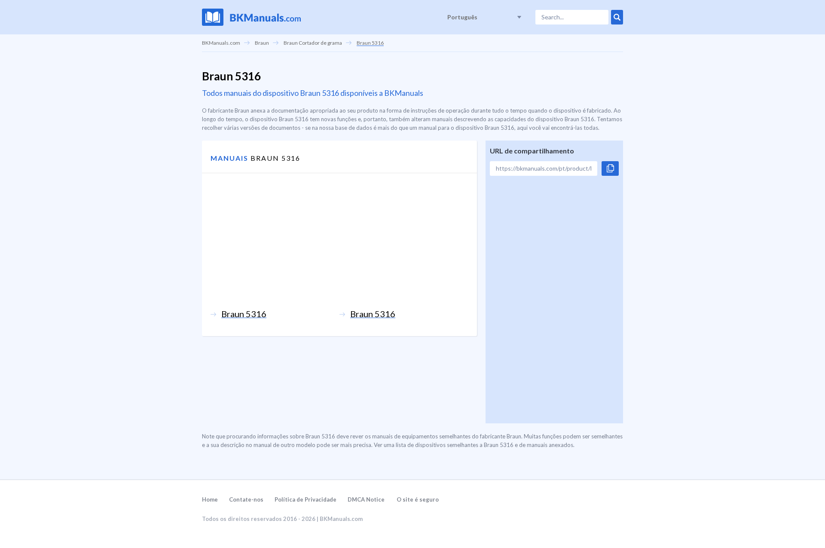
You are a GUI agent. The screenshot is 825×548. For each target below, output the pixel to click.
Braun (262, 43)
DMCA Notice (366, 499)
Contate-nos (246, 499)
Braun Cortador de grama (313, 43)
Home (210, 499)
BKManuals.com (221, 43)
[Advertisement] (339, 248)
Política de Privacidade (305, 499)
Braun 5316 (370, 43)
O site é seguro (418, 499)
